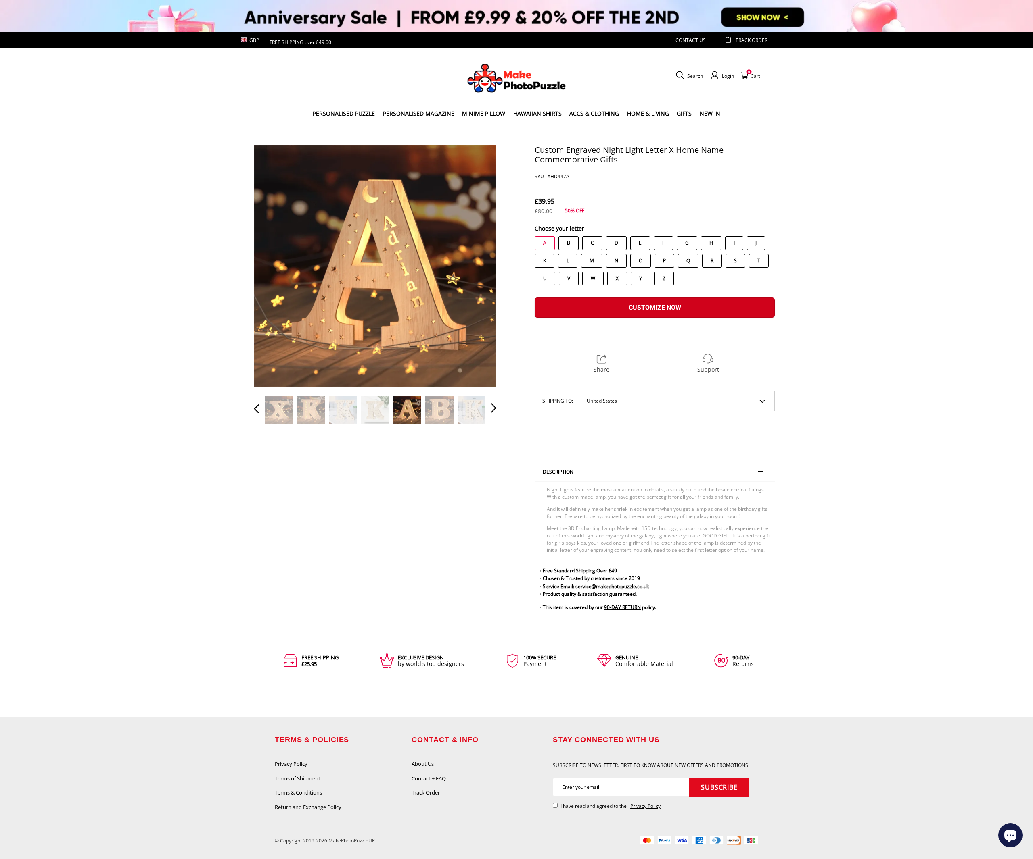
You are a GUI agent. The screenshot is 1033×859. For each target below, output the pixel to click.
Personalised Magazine (418, 113)
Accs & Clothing (594, 113)
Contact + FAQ (429, 778)
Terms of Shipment (297, 778)
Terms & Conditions (298, 792)
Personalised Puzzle (344, 113)
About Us (423, 763)
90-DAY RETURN (622, 607)
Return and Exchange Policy (308, 807)
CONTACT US (690, 40)
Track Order (751, 40)
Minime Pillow (483, 113)
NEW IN (710, 113)
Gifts (684, 113)
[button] (273, 265)
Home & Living (648, 113)
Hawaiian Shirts (537, 113)
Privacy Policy (291, 763)
